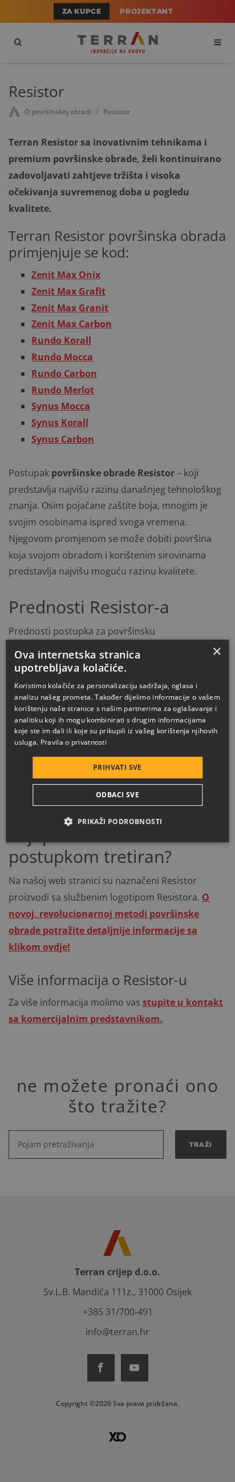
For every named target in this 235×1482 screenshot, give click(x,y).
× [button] (216, 652)
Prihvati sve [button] (117, 767)
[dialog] (117, 741)
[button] (117, 821)
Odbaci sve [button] (117, 795)
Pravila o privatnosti (73, 742)
